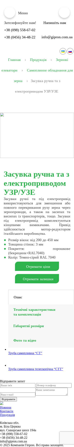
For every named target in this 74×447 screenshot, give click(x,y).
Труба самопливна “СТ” (25, 353)
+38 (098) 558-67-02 (19, 30)
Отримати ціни (38, 267)
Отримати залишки (38, 279)
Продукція (7, 415)
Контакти (6, 411)
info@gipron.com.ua (57, 37)
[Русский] (70, 51)
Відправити (8, 399)
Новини (5, 407)
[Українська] (63, 51)
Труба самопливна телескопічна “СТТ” (35, 369)
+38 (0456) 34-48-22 (19, 37)
